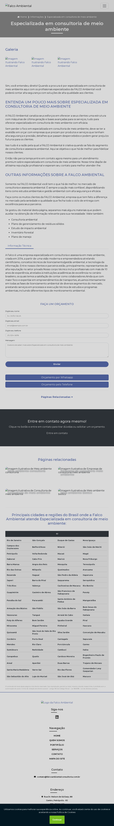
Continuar (57, 820)
